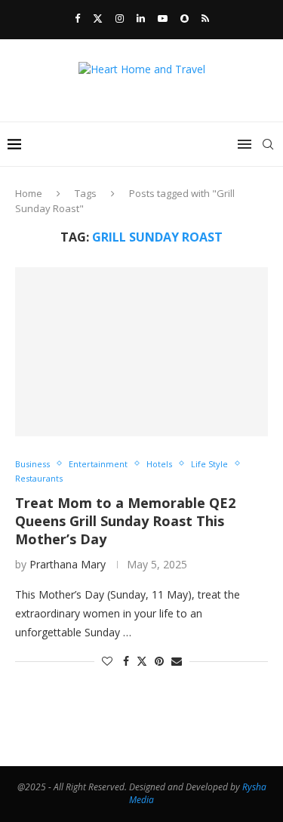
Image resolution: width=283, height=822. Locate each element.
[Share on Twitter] (142, 661)
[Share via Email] (176, 661)
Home (28, 193)
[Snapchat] (184, 18)
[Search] (267, 144)
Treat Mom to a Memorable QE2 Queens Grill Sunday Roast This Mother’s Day (125, 521)
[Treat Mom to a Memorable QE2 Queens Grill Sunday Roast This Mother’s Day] (141, 351)
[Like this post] (107, 661)
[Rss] (205, 18)
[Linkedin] (141, 18)
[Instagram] (119, 18)
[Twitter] (98, 18)
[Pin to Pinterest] (159, 661)
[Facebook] (77, 18)
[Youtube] (163, 18)
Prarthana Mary (67, 564)
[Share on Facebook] (126, 661)
